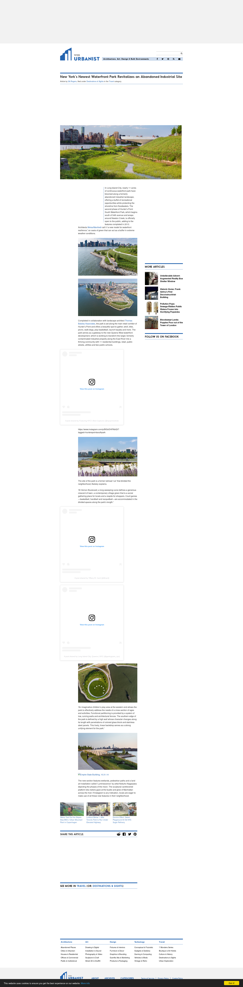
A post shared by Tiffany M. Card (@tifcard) (92, 578)
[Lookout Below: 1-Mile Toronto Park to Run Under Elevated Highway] (98, 809)
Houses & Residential (69, 954)
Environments (142, 59)
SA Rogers (72, 81)
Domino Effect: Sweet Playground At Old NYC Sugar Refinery (122, 820)
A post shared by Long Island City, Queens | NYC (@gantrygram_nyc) (92, 656)
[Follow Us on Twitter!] (162, 58)
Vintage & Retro (140, 961)
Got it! (232, 983)
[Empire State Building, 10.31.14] (93, 774)
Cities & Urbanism (68, 950)
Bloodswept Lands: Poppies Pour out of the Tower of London (171, 322)
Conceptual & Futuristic (143, 947)
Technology (139, 942)
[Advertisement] (121, 21)
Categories (127, 978)
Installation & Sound (93, 950)
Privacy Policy (163, 978)
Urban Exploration (166, 961)
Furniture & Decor (117, 950)
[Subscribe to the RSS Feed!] (173, 58)
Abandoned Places (68, 947)
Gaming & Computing (143, 954)
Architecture (109, 59)
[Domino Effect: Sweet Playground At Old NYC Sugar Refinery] (125, 809)
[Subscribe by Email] (179, 58)
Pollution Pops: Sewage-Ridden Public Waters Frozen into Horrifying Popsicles (171, 307)
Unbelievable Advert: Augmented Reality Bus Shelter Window (171, 278)
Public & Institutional (69, 961)
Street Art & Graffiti (92, 961)
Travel (111, 81)
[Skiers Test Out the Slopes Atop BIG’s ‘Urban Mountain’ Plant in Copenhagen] (72, 809)
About (95, 978)
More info (85, 983)
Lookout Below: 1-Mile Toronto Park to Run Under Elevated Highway (97, 820)
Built (133, 59)
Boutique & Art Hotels (167, 950)
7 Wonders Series (166, 947)
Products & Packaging (118, 961)
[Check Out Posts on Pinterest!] (168, 58)
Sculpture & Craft (92, 957)
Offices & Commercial (69, 957)
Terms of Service (147, 978)
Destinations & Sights (95, 81)
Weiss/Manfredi (94, 227)
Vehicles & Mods (141, 957)
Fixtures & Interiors (117, 947)
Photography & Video (93, 954)
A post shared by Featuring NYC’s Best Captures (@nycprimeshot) (92, 421)
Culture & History (166, 954)
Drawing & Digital (92, 947)
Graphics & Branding (118, 954)
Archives (109, 978)
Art (118, 59)
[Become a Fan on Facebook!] (157, 58)
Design (125, 59)
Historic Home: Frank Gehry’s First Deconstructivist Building (170, 293)
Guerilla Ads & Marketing (120, 957)
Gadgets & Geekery (142, 950)
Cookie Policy (177, 978)
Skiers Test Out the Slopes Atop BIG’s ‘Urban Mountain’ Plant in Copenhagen (71, 820)
